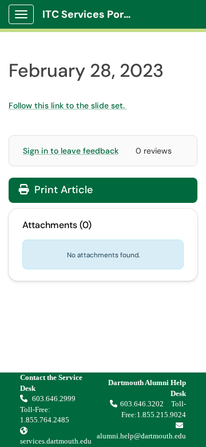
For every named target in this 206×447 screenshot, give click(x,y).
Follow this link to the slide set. (68, 105)
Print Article (62, 190)
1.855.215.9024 (161, 414)
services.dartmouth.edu (56, 441)
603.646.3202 (142, 403)
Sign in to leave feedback (70, 151)
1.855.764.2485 (44, 419)
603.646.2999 (54, 398)
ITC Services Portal (89, 14)
